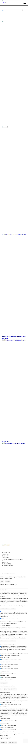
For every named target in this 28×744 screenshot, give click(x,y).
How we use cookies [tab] (4, 589)
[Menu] (24, 2)
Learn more (8, 581)
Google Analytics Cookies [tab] (5, 692)
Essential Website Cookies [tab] (5, 625)
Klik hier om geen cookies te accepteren (8, 689)
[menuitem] (21, 2)
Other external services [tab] (4, 706)
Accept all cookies (4, 682)
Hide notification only (13, 742)
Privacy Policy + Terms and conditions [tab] (7, 732)
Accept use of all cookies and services (8, 608)
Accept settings (4, 742)
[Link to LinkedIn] (25, 574)
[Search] (21, 2)
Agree (2, 581)
